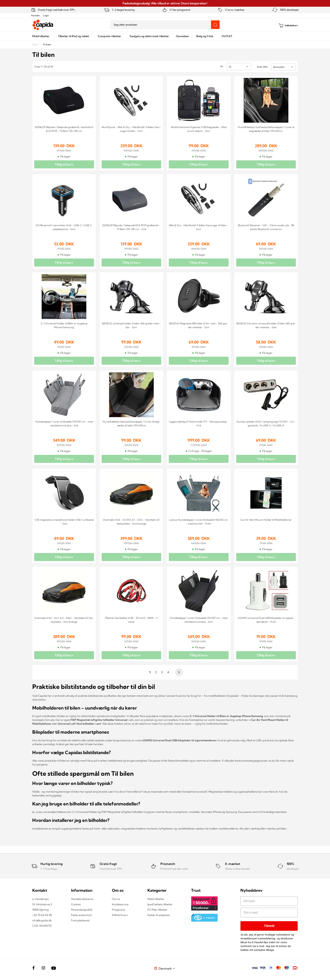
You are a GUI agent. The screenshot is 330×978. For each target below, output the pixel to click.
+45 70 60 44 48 (42, 915)
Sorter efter (262, 66)
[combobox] (165, 24)
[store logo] (43, 25)
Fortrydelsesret (80, 920)
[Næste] (178, 672)
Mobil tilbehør (155, 899)
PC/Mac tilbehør (157, 909)
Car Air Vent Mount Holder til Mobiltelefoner (266, 519)
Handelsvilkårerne (82, 899)
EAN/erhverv (120, 915)
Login (46, 15)
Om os (116, 899)
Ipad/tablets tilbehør (159, 904)
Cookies (76, 904)
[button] (167, 968)
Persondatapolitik (81, 909)
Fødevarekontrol (81, 915)
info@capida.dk (42, 920)
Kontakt (35, 15)
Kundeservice (120, 904)
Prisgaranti (118, 909)
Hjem (35, 44)
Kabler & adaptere (158, 915)
